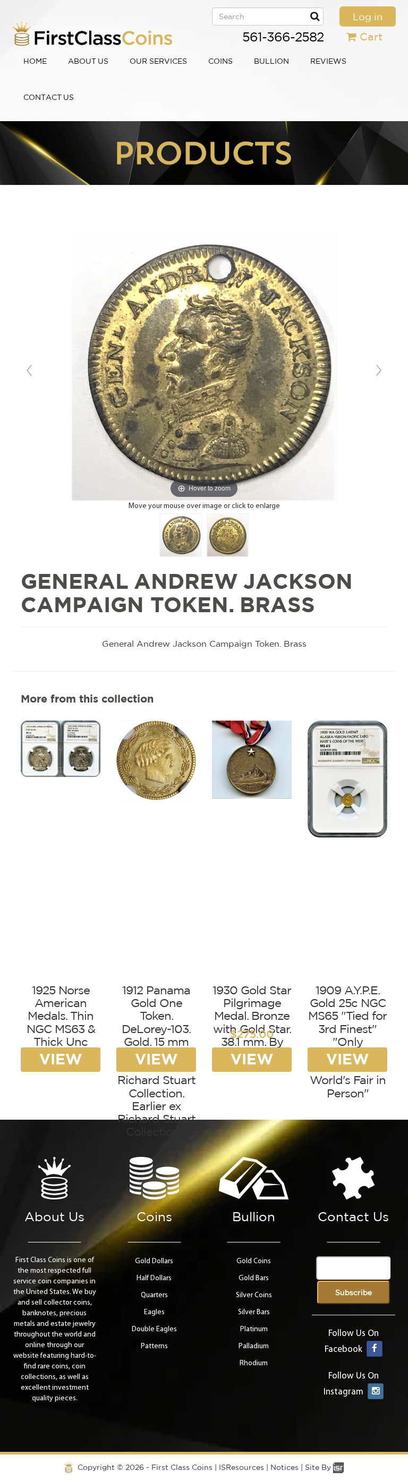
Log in (367, 16)
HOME (35, 61)
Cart (371, 36)
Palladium (254, 1346)
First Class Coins (181, 1467)
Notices (284, 1467)
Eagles (154, 1312)
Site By (319, 1467)
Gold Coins (253, 1261)
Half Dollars (154, 1278)
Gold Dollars (154, 1261)
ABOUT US (88, 61)
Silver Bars (254, 1312)
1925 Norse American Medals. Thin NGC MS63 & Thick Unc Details (61, 1022)
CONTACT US (48, 97)
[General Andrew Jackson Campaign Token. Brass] (180, 535)
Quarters (154, 1295)
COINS (220, 61)
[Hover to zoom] (204, 365)
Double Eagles (154, 1329)
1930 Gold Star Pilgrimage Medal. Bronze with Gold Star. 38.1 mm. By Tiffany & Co (251, 1022)
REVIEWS (328, 61)
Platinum (254, 1329)
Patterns (154, 1346)
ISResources (241, 1467)
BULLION (271, 61)
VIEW (60, 1059)
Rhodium (254, 1363)
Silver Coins (254, 1295)
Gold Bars (254, 1278)
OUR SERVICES (158, 61)
